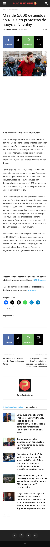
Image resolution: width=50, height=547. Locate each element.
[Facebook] (14, 535)
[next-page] (8, 514)
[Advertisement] (25, 105)
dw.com (32, 290)
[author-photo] (25, 391)
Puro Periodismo (11, 29)
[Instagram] (21, 535)
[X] (28, 535)
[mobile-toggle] (4, 3)
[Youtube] (35, 535)
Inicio (4, 10)
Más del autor (32, 407)
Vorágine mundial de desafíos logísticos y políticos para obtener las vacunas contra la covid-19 (36, 364)
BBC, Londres (39, 280)
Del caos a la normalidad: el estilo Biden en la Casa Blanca (13, 361)
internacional (13, 10)
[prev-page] (4, 514)
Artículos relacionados (13, 407)
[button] (46, 3)
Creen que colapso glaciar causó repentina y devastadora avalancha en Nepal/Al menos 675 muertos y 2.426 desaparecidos (32, 481)
